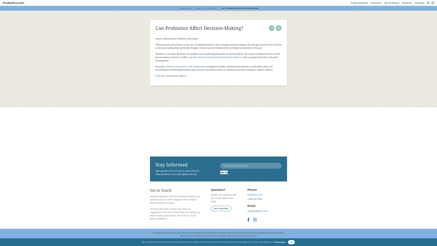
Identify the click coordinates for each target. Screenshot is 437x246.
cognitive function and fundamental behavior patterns (215, 57)
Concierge (419, 3)
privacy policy (280, 242)
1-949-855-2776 (254, 194)
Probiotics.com (13, 3)
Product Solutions (359, 3)
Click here (160, 75)
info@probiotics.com (257, 211)
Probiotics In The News (206, 8)
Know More (376, 3)
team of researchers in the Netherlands (186, 66)
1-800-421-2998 (254, 199)
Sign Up (224, 172)
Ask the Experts (391, 3)
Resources (407, 3)
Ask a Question (221, 208)
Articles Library (185, 8)
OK (291, 242)
